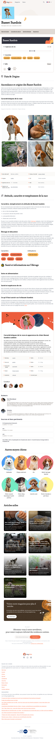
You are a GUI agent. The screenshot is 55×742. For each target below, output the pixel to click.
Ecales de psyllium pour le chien (10, 700)
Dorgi (3, 687)
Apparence (36, 31)
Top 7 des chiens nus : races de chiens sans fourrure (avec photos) (18, 708)
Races (24, 2)
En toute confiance (16, 58)
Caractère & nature (16, 31)
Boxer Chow (5, 683)
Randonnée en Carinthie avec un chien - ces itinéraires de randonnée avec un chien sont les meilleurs (27, 710)
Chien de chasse (33, 254)
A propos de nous (15, 738)
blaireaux (33, 221)
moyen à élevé (41, 174)
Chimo (3, 674)
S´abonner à (35, 637)
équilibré (10, 259)
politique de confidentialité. (37, 643)
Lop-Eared (14, 366)
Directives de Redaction (27, 738)
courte (13, 358)
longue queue (15, 371)
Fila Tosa (4, 670)
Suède (12, 178)
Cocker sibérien (6, 689)
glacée (13, 362)
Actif (24, 58)
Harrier (3, 676)
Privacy (41, 738)
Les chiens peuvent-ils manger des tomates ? (13, 712)
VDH (26, 305)
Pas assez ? (27, 627)
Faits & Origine (5, 31)
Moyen (49, 64)
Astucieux (36, 58)
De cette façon (11, 616)
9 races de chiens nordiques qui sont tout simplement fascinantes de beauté (21, 698)
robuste (14, 375)
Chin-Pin (4, 680)
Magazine (17, 2)
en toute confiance (16, 254)
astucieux (19, 259)
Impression (36, 738)
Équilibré (30, 58)
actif (3, 259)
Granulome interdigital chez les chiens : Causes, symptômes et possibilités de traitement (24, 706)
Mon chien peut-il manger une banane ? (12, 719)
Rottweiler (4, 685)
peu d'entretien (14, 187)
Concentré (6, 58)
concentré (5, 254)
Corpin (3, 672)
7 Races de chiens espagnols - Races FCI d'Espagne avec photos (18, 714)
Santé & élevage (27, 31)
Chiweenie (4, 678)
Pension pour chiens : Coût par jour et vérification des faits (16, 717)
